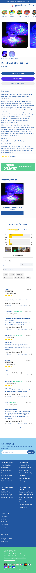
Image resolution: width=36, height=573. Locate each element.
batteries (19, 274)
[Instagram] (5, 551)
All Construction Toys (7, 488)
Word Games (23, 507)
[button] (18, 73)
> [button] (23, 427)
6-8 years (4, 521)
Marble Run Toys (6, 495)
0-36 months (6, 514)
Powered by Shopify (8, 569)
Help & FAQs (18, 553)
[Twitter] (7, 551)
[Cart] (33, 5)
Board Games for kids (26, 492)
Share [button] (9, 305)
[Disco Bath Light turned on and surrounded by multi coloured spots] (12, 194)
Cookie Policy (7, 558)
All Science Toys (7, 462)
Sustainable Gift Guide (9, 560)
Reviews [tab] (6, 261)
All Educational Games (25, 488)
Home (2, 58)
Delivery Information (18, 555)
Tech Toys (22, 481)
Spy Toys (22, 475)
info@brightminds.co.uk (9, 539)
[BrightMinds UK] (18, 5)
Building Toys (5, 492)
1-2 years (4, 516)
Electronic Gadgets (25, 467)
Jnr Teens (4, 527)
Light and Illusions (6, 481)
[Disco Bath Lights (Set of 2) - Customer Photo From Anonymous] (8, 249)
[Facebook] (10, 551)
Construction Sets (7, 497)
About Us (6, 553)
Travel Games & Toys (25, 504)
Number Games (24, 502)
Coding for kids (24, 465)
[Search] (28, 5)
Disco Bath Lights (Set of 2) (13, 303)
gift (28, 278)
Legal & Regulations (16, 558)
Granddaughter (19, 278)
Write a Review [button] (19, 255)
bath (5, 274)
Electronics (4, 473)
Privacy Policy (27, 555)
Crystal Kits (4, 467)
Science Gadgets (24, 478)
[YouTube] (15, 551)
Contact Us (12, 553)
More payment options (18, 84)
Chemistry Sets (6, 465)
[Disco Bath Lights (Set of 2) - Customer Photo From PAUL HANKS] (15, 249)
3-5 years (4, 519)
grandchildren (8, 278)
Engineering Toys (6, 475)
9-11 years (4, 524)
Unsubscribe (25, 553)
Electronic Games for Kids (26, 498)
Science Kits (5, 478)
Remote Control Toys (26, 473)
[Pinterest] (12, 551)
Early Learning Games (26, 495)
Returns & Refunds (8, 555)
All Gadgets (24, 462)
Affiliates (23, 558)
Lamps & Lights (24, 470)
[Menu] (3, 5)
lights (12, 274)
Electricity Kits (5, 470)
